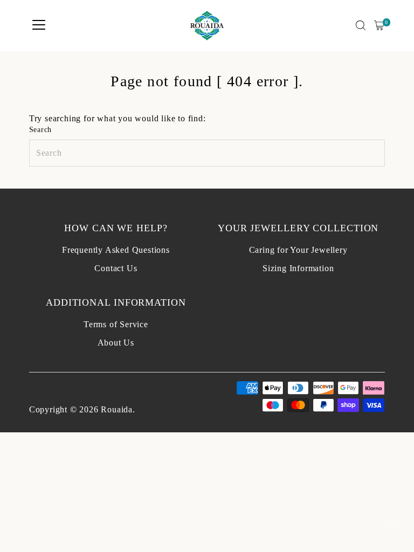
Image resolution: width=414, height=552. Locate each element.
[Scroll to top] (392, 522)
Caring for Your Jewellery (298, 249)
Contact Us (115, 268)
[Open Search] (360, 25)
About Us (116, 342)
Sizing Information (298, 268)
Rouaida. (118, 409)
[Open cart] (379, 25)
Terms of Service (116, 324)
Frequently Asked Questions (116, 249)
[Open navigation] (39, 25)
